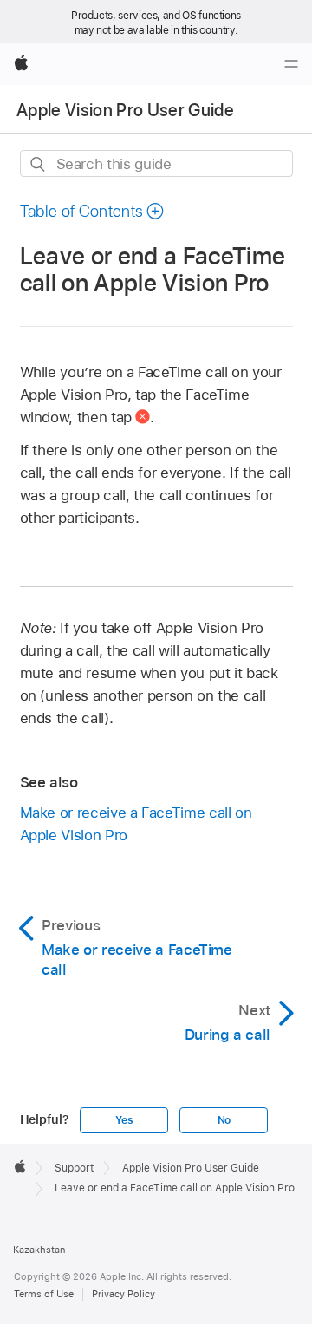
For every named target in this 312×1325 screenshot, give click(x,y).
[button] (93, 211)
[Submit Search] (38, 164)
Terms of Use (44, 1294)
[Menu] (291, 64)
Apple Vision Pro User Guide (125, 110)
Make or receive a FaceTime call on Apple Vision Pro (136, 824)
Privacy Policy (123, 1294)
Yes (124, 1120)
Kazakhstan (39, 1249)
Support (74, 1168)
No (224, 1120)
